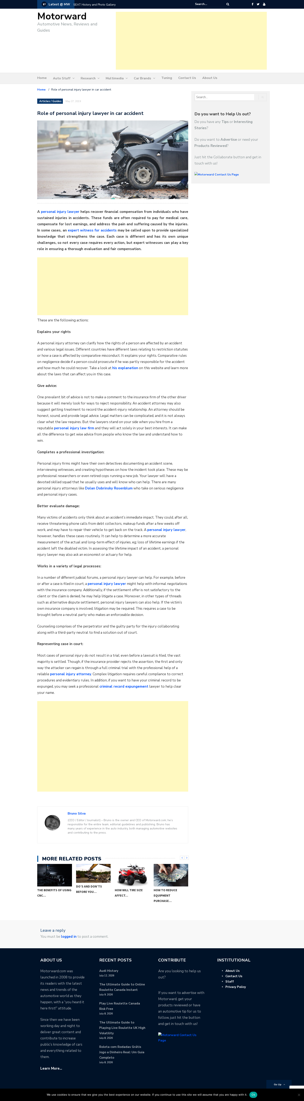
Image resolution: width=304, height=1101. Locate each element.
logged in (69, 936)
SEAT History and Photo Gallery (94, 5)
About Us (209, 78)
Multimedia (115, 78)
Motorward (62, 16)
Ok (253, 1094)
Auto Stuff (62, 78)
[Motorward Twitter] (258, 4)
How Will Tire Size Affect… (129, 892)
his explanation (125, 368)
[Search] (228, 4)
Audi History (108, 971)
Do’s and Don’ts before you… (89, 889)
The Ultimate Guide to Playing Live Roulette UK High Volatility (122, 1027)
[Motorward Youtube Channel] (264, 4)
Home (42, 78)
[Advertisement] (191, 41)
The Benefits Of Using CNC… (54, 892)
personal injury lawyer (60, 211)
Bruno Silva (77, 813)
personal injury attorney (70, 674)
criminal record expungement (123, 686)
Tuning (166, 78)
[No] (299, 1095)
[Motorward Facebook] (252, 4)
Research (88, 78)
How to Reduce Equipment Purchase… (165, 895)
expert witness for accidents (92, 230)
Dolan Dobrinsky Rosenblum (109, 488)
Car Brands (142, 78)
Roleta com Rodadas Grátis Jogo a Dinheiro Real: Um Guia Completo (121, 1052)
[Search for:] (207, 4)
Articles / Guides (50, 101)
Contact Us (187, 78)
